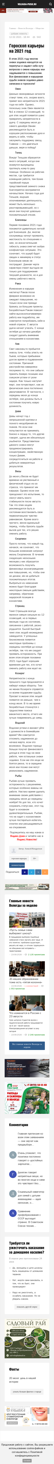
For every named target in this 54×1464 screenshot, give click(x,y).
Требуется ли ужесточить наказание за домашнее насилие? (26, 1248)
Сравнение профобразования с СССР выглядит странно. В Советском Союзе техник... (30, 1218)
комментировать (18, 865)
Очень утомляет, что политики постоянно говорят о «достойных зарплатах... (30, 1158)
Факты (14, 1369)
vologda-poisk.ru (27, 4)
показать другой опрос (27, 1307)
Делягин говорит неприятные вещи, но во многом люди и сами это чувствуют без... (31, 1178)
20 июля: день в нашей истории (22, 1380)
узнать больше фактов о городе (27, 1392)
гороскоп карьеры (19, 858)
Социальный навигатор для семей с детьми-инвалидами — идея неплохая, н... (31, 1197)
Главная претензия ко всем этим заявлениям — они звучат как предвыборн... (31, 1139)
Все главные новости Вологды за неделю (27, 1045)
